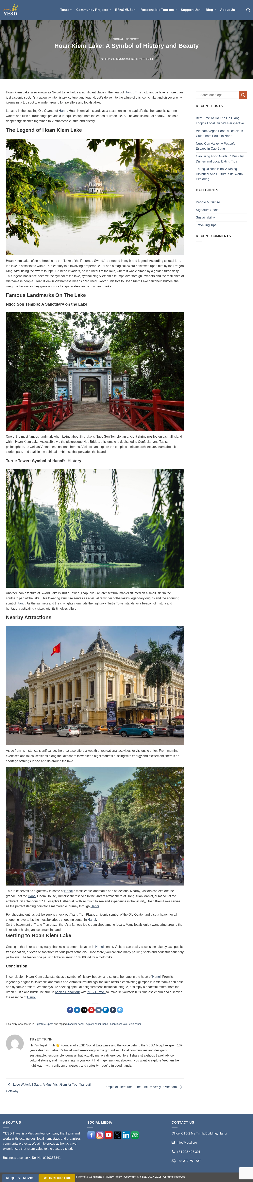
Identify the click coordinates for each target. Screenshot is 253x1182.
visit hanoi (135, 1023)
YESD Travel (96, 992)
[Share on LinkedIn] (105, 1010)
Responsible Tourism (157, 9)
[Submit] (243, 95)
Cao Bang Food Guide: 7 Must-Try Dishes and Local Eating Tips (220, 159)
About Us (227, 9)
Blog (209, 9)
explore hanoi (93, 1023)
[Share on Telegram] (120, 1010)
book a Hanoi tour (67, 992)
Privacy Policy (113, 1176)
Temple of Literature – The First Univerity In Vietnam (140, 1087)
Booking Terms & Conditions (84, 1176)
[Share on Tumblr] (113, 1010)
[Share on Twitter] (77, 1010)
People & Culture (208, 202)
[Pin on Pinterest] (91, 1010)
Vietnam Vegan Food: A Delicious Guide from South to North (219, 133)
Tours (64, 9)
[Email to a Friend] (84, 1010)
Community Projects (92, 9)
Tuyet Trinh (145, 59)
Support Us (190, 9)
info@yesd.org (187, 1142)
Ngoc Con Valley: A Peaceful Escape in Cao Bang (216, 146)
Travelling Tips (206, 225)
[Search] (248, 10)
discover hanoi (75, 1023)
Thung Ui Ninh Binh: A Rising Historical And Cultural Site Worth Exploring (219, 174)
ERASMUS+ (124, 9)
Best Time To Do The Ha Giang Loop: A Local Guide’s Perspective (220, 120)
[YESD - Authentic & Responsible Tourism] (11, 10)
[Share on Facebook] (70, 1010)
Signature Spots (126, 39)
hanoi (105, 1023)
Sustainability (205, 217)
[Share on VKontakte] (98, 1010)
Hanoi (129, 92)
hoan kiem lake (118, 1023)
